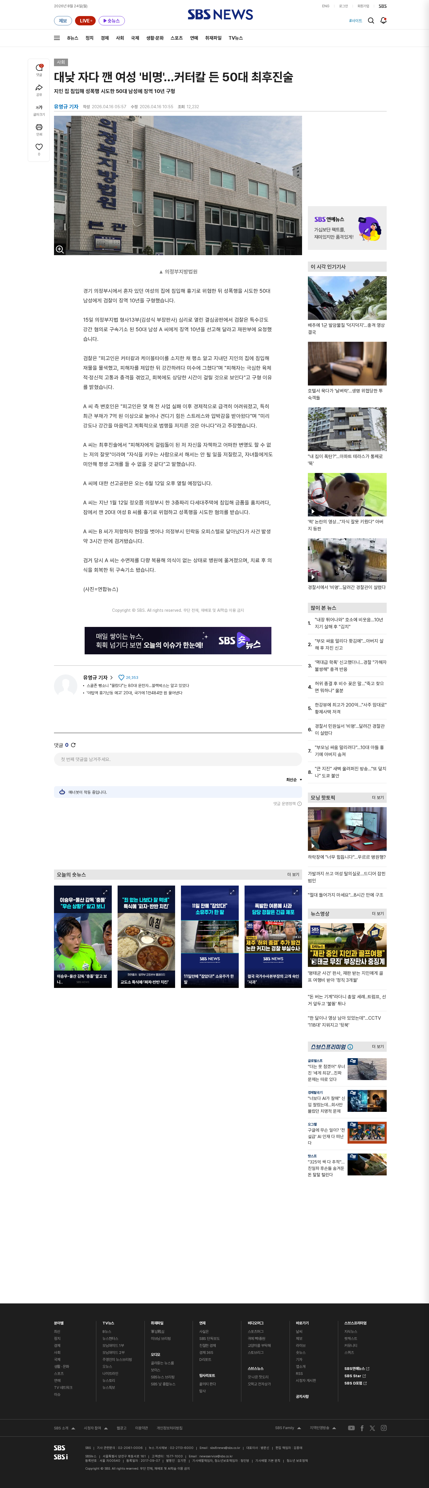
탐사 (202, 1391)
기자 (299, 1359)
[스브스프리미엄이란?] (352, 1047)
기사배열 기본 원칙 (267, 1461)
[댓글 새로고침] (73, 745)
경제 (105, 38)
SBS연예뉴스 (354, 1368)
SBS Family (288, 1428)
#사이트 (355, 20)
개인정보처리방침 (169, 1428)
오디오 (156, 1353)
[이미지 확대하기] (60, 249)
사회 (120, 38)
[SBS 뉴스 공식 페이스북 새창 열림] (362, 1428)
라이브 (301, 1345)
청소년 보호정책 (297, 1461)
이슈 (57, 1394)
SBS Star (352, 1375)
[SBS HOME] (382, 6)
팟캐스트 (350, 1338)
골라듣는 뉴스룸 (162, 1363)
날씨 (299, 1331)
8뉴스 (73, 38)
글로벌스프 (315, 1061)
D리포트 (205, 1359)
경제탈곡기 (315, 1093)
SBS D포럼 (353, 1382)
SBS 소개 (64, 1429)
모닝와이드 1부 (113, 1345)
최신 (57, 1331)
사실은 (204, 1331)
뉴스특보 (108, 1387)
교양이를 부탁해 (259, 1345)
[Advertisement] (178, 838)
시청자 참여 (96, 1429)
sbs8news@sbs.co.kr (225, 1448)
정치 (90, 38)
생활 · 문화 (61, 1366)
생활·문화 (155, 38)
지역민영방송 (323, 1428)
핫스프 (312, 1156)
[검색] (371, 21)
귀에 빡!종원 (256, 1338)
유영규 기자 (95, 677)
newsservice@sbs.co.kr (216, 1456)
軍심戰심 (158, 1331)
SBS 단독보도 (209, 1338)
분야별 (59, 1321)
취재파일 (213, 38)
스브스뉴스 (256, 1367)
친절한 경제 (207, 1345)
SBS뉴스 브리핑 (163, 1377)
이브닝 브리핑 (161, 1338)
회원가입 (363, 6)
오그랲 (312, 1124)
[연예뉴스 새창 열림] (347, 228)
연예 (194, 38)
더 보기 (292, 873)
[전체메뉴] (56, 38)
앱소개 (301, 1366)
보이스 (156, 1370)
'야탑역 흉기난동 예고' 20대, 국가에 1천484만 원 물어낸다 (134, 692)
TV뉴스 (236, 38)
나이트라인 (110, 1373)
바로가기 (302, 1321)
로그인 (343, 6)
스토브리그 (256, 1352)
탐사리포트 (207, 1374)
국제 (135, 38)
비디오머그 (256, 1321)
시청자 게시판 (306, 1380)
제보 (299, 1338)
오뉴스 (107, 1366)
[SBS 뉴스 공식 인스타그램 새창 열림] (384, 1428)
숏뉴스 (301, 1352)
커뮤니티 (350, 1345)
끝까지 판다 (207, 1384)
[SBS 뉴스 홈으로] (220, 14)
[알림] (384, 20)
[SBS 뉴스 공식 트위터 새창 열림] (372, 1428)
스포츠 (177, 38)
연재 (202, 1321)
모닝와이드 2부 (113, 1352)
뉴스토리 (108, 1380)
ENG (325, 6)
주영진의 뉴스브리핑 (117, 1359)
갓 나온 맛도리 (258, 1377)
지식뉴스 (350, 1331)
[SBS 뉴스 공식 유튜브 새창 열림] (351, 1428)
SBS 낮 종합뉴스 (163, 1384)
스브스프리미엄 (355, 1321)
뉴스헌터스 (110, 1338)
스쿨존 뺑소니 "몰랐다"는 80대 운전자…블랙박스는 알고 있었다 (138, 685)
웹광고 (121, 1428)
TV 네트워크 (63, 1387)
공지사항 (302, 1396)
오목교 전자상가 (259, 1384)
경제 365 (206, 1352)
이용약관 (141, 1428)
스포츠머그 (256, 1331)
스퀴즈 (349, 1352)
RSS (299, 1373)
